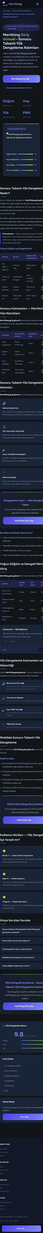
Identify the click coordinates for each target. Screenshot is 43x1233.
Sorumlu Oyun (5, 1191)
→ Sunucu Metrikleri (10, 1071)
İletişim (2, 1155)
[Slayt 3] (6, 649)
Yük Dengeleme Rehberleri (21, 11)
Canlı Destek (4, 1184)
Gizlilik (2, 1206)
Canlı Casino (4, 1170)
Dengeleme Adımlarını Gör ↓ (19, 88)
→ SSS (5, 1091)
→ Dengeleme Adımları (11, 1076)
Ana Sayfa (6, 11)
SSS (1, 1188)
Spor (1, 1173)
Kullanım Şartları (5, 1202)
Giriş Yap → (21, 1228)
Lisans (2, 1209)
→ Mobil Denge (8, 1086)
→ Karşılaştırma (8, 1081)
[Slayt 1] (2, 649)
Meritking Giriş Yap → (21, 78)
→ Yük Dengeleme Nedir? (12, 1066)
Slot (1, 1167)
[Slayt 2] (4, 649)
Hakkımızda (4, 1152)
